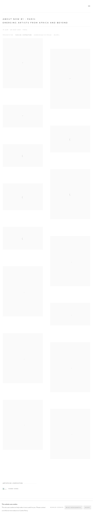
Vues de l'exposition (23, 35)
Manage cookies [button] (56, 507)
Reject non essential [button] (73, 507)
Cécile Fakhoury (14, 6)
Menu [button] (89, 6)
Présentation (8, 35)
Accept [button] (87, 507)
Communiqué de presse (43, 35)
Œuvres (56, 35)
